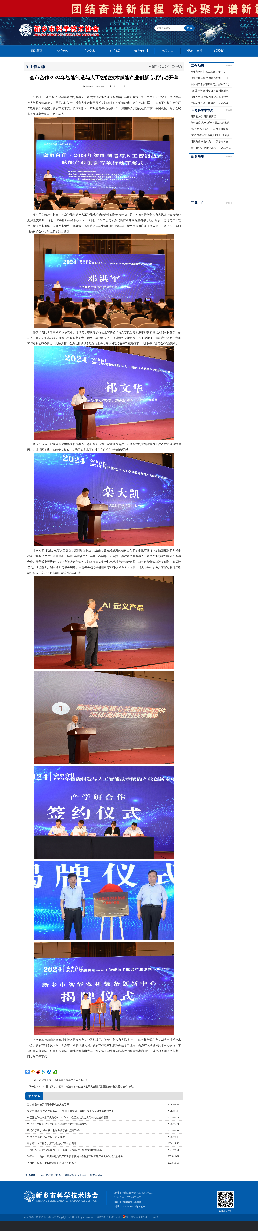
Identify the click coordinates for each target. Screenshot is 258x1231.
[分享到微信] (55, 1072)
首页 (154, 66)
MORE (229, 66)
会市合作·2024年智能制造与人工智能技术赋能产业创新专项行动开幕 (64, 1150)
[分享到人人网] (49, 1072)
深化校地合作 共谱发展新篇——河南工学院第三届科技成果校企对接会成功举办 (70, 1111)
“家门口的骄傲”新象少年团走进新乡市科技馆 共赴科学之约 (223, 135)
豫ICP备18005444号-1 (108, 1217)
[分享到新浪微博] (38, 1072)
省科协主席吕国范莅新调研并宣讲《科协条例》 (53, 1163)
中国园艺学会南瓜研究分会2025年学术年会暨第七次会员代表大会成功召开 (67, 1117)
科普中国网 (96, 1175)
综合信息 (63, 50)
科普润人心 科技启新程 (203, 116)
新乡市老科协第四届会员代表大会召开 (211, 71)
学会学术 (89, 50)
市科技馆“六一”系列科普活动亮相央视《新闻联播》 (219, 122)
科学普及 (115, 50)
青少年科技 (141, 50)
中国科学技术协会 (51, 1175)
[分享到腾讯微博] (44, 1072)
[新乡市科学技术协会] (61, 1201)
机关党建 (167, 50)
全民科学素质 (193, 50)
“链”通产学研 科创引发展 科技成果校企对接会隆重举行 (221, 90)
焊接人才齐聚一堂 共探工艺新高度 (209, 103)
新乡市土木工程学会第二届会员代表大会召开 (63, 1080)
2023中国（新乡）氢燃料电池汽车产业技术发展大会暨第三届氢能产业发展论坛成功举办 (87, 1086)
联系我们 (220, 50)
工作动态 (177, 66)
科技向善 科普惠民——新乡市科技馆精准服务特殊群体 (220, 141)
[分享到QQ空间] (33, 1072)
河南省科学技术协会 (75, 1175)
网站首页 (36, 50)
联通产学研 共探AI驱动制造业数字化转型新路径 (217, 97)
